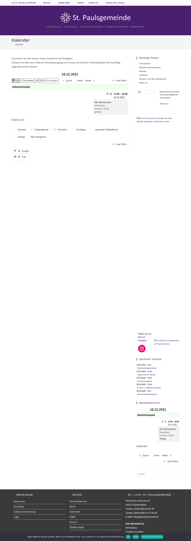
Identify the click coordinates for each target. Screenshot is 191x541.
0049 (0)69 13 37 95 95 (145, 513)
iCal (20, 157)
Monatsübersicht (149, 402)
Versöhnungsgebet (144, 381)
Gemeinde (75, 511)
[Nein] (187, 536)
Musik (73, 506)
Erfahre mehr (18, 120)
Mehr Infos (164, 104)
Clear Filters (121, 80)
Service (73, 522)
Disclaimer (19, 506)
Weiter (88, 80)
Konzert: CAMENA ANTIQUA (149, 388)
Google (22, 152)
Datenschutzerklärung (25, 511)
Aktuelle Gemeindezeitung (149, 67)
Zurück (69, 80)
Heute (80, 80)
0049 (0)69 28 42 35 (144, 509)
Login (16, 517)
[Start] (12, 45)
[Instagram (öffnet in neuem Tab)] (170, 2)
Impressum (19, 501)
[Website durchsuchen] (176, 3)
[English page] (77, 527)
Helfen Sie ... (144, 83)
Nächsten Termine (150, 359)
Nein (136, 537)
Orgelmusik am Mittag (146, 375)
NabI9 (73, 517)
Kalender (19, 45)
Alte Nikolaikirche (78, 501)
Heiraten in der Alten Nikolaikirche (152, 79)
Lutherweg (143, 75)
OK (128, 537)
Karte (98, 112)
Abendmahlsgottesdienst (147, 368)
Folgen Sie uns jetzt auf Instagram (144, 337)
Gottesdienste (144, 64)
